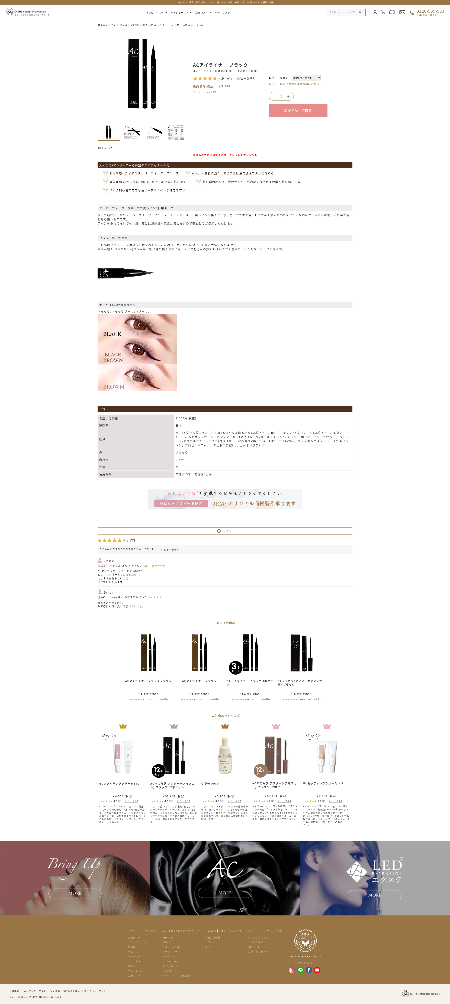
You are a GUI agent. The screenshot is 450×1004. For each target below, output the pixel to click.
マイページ (211, 946)
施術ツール (134, 965)
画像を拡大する (105, 148)
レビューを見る (245, 78)
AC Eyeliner (169, 965)
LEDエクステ (222, 12)
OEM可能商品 (139, 24)
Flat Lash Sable (172, 946)
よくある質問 (255, 942)
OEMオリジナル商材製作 (176, 975)
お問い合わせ (255, 946)
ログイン (210, 942)
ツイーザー (134, 956)
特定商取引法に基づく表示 (65, 991)
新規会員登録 (212, 937)
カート (209, 951)
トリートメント (137, 961)
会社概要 (14, 991)
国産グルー (134, 937)
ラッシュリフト (179, 12)
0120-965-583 (430, 12)
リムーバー (134, 951)
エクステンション (138, 942)
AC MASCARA (170, 961)
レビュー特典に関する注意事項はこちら (294, 84)
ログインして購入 (298, 110)
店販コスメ (201, 12)
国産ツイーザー (171, 951)
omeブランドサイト (35, 991)
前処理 (132, 946)
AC (202, 24)
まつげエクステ (155, 12)
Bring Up (168, 937)
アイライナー (174, 24)
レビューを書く (278, 78)
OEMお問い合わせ (258, 951)
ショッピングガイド (259, 937)
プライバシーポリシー (96, 991)
